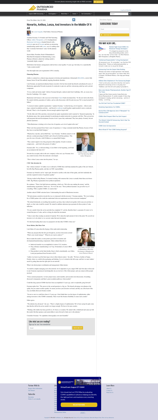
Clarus (60, 98)
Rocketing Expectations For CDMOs (109, 107)
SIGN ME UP (78, 328)
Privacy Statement (84, 417)
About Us (108, 388)
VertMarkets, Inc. (59, 417)
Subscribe (128, 10)
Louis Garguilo (38, 32)
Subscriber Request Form (95, 417)
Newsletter (31, 397)
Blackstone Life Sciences (34, 42)
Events (74, 14)
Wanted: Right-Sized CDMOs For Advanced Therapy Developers (119, 48)
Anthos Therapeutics (38, 40)
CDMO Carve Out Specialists (107, 126)
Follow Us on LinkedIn (34, 399)
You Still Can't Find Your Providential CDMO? (112, 103)
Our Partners (31, 390)
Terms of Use (77, 417)
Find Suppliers (52, 14)
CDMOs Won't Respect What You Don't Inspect (112, 116)
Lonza (44, 46)
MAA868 (81, 78)
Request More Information (35, 388)
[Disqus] (61, 359)
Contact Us (109, 390)
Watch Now (64, 14)
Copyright (46, 417)
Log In (123, 10)
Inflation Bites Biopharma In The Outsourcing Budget (114, 81)
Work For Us (109, 392)
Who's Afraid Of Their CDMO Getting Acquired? (113, 129)
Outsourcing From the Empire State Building (112, 69)
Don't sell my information (108, 417)
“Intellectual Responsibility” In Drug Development (113, 60)
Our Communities (86, 14)
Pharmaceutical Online (60, 412)
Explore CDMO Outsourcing (36, 14)
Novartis (41, 44)
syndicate (59, 108)
